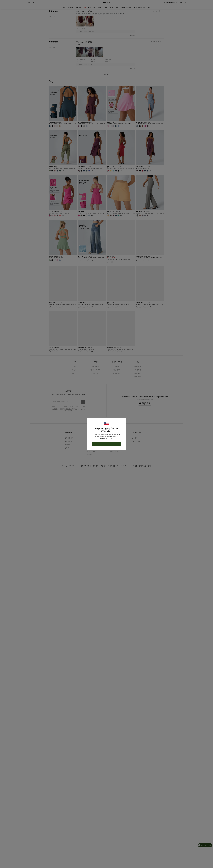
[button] (106, 423)
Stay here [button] (98, 434)
